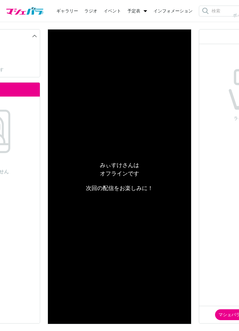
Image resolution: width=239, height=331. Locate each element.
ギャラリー (67, 10)
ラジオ (90, 10)
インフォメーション (173, 10)
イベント (112, 10)
